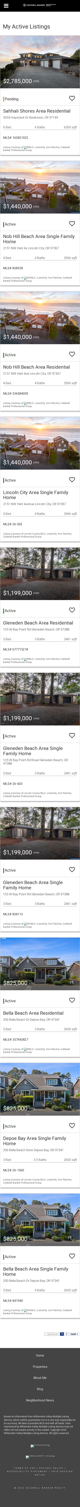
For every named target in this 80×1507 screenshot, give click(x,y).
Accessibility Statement (27, 1471)
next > (74, 1334)
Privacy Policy (51, 1468)
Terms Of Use (25, 1468)
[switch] (72, 96)
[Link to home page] (40, 5)
